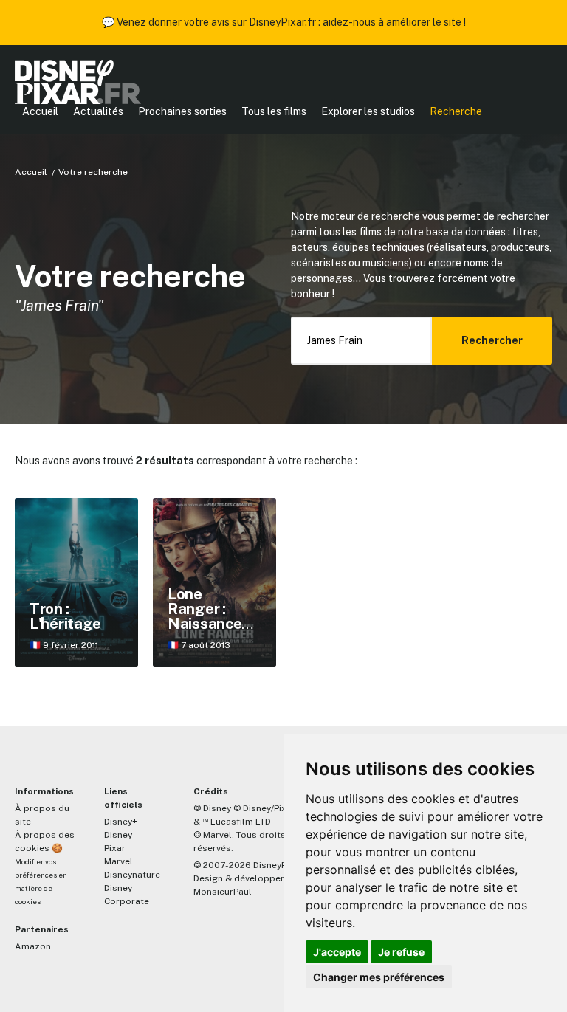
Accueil (40, 111)
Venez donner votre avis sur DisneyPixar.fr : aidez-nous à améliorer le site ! (291, 22)
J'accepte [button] (337, 952)
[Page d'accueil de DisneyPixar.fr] (78, 82)
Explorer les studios (368, 111)
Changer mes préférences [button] (378, 977)
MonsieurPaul (222, 892)
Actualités (98, 111)
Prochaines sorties (182, 111)
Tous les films (273, 111)
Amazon (33, 946)
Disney (118, 835)
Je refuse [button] (401, 952)
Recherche (456, 111)
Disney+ (120, 821)
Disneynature (132, 875)
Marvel (118, 861)
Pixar (115, 848)
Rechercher (492, 340)
